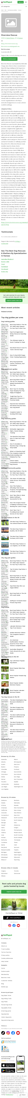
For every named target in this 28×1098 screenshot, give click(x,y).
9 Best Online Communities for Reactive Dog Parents (18, 462)
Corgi (3, 264)
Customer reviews (6, 980)
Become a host (5, 977)
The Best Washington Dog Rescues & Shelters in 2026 (18, 701)
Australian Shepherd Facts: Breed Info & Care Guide (17, 651)
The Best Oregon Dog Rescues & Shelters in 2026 (17, 709)
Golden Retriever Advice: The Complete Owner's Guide (17, 634)
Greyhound (4, 269)
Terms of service (6, 952)
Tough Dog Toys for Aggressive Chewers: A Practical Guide (17, 398)
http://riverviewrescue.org (9, 43)
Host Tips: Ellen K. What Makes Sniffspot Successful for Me (17, 497)
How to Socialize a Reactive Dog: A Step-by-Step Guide (18, 445)
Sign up (20, 2)
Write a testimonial (9, 59)
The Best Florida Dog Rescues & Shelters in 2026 (17, 724)
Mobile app (4, 987)
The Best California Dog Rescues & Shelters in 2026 (17, 716)
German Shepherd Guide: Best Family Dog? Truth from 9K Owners (18, 619)
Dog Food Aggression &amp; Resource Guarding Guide (18, 333)
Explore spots (5, 971)
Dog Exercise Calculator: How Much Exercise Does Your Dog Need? (18, 405)
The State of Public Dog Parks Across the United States (17, 480)
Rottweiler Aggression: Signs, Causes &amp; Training (17, 431)
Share (24, 1095)
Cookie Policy (15, 1091)
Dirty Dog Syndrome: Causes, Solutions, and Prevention (17, 363)
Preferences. (9, 1094)
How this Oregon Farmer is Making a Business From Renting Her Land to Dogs (18, 504)
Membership (5, 974)
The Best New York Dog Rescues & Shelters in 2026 (17, 731)
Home (3, 968)
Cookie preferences (7, 958)
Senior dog (4, 271)
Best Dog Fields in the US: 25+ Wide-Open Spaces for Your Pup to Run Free (18, 326)
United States (10, 38)
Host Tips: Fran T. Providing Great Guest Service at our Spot (17, 512)
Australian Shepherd (7, 259)
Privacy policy (5, 955)
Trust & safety (5, 949)
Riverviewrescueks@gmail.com (10, 46)
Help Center (4, 961)
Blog (2, 983)
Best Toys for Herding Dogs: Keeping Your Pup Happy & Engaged (17, 390)
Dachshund (4, 266)
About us (4, 946)
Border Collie (5, 261)
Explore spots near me (14, 300)
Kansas (20, 38)
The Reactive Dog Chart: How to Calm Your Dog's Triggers (17, 438)
